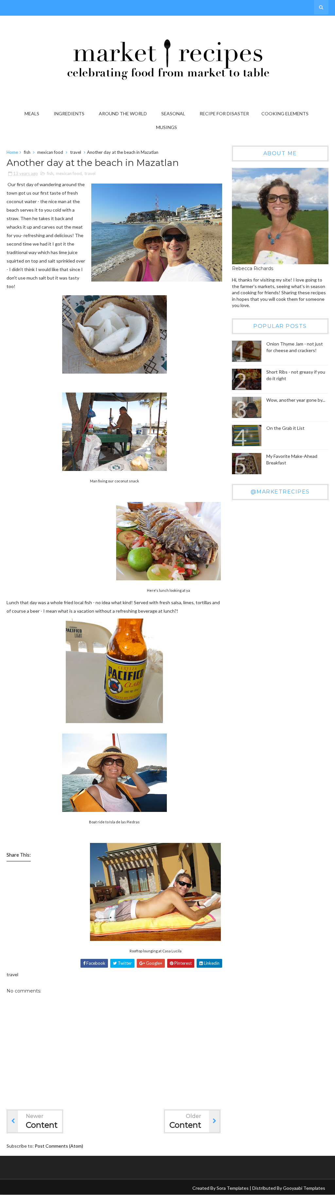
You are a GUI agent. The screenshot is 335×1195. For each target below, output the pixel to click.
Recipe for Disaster (224, 113)
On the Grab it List (285, 428)
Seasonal (173, 113)
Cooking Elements (285, 113)
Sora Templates (233, 1188)
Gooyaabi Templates (304, 1188)
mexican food (50, 152)
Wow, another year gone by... (295, 400)
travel (75, 152)
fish (27, 152)
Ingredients (69, 113)
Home (12, 152)
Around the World (123, 113)
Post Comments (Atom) (59, 1146)
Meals (32, 113)
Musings (166, 127)
